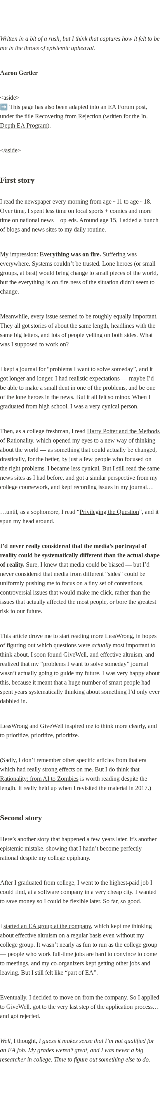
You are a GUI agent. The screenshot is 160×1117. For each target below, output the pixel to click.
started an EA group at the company (47, 926)
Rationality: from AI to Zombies (39, 778)
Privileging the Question (109, 511)
